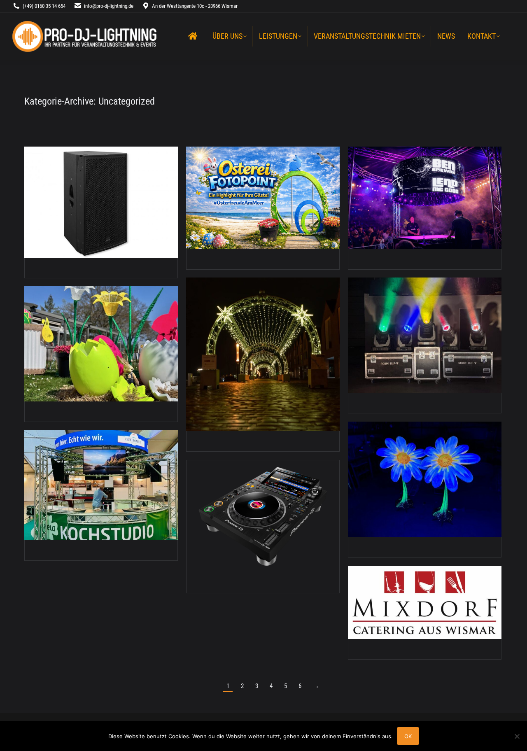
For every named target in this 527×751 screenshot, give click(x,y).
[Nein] (517, 736)
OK (408, 736)
